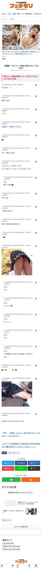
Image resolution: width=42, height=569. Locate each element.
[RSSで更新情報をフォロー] (30, 479)
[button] (34, 468)
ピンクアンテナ (8, 543)
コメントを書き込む (21, 527)
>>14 (5, 287)
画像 (5, 452)
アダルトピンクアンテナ (11, 549)
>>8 (5, 182)
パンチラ (17, 452)
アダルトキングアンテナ (11, 546)
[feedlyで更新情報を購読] (11, 479)
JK (11, 452)
